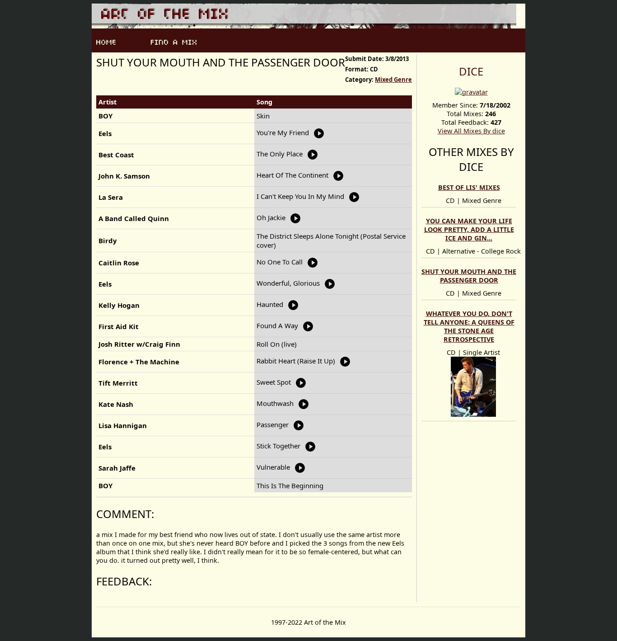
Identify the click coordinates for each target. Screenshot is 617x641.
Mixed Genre (393, 79)
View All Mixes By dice (471, 131)
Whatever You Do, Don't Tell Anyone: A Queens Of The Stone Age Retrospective (469, 326)
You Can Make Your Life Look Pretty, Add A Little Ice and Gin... (469, 229)
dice (471, 71)
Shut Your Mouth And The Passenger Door (468, 275)
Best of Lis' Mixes (469, 187)
